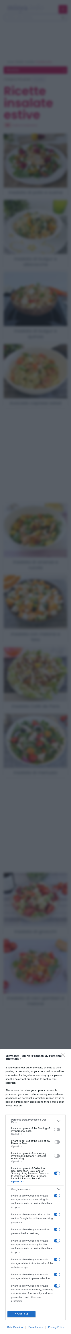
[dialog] (35, 1191)
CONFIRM (21, 1314)
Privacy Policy (56, 1327)
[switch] (57, 1129)
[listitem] (35, 1120)
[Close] (63, 1056)
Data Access (35, 1327)
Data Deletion (15, 1327)
